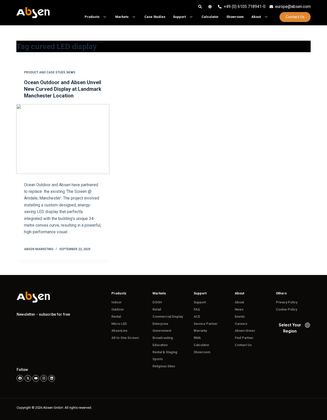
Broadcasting (163, 338)
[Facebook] (20, 378)
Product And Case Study (44, 72)
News (70, 72)
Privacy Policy (286, 302)
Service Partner (206, 324)
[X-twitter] (28, 378)
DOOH (157, 302)
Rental (116, 316)
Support (200, 302)
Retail (157, 309)
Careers (241, 324)
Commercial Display (168, 316)
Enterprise (160, 324)
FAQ (197, 309)
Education (160, 345)
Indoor (116, 302)
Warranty (200, 331)
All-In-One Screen (125, 338)
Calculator (201, 345)
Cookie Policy (286, 309)
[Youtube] (35, 378)
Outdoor (117, 309)
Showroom (202, 352)
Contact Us (243, 345)
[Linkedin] (51, 378)
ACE (197, 316)
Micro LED (119, 324)
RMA (197, 338)
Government (162, 331)
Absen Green (245, 331)
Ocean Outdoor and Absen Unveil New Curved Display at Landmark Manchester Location (62, 89)
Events (240, 316)
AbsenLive (119, 331)
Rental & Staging (165, 352)
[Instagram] (43, 378)
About (239, 302)
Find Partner (244, 338)
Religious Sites (164, 366)
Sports (158, 359)
